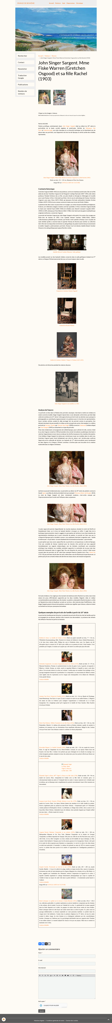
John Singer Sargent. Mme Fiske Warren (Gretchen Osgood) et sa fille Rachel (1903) (66, 177)
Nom (39, 953)
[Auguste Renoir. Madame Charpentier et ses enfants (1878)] (66, 824)
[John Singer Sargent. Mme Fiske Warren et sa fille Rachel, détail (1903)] (66, 467)
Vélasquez (89, 128)
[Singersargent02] (59, 97)
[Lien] (59, 975)
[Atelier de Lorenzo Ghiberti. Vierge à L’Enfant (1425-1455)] (66, 345)
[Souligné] (45, 975)
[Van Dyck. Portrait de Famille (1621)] (66, 688)
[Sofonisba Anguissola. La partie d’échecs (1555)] (66, 657)
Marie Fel (92, 552)
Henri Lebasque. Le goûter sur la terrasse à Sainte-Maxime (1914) (58, 901)
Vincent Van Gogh (63, 425)
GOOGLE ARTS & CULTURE (71, 182)
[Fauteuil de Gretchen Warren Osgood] (66, 276)
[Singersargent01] (44, 97)
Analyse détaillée (44, 679)
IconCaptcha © (64, 1007)
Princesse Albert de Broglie (82, 493)
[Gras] (39, 975)
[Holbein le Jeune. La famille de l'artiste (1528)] (66, 630)
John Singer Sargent (69, 126)
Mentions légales (39, 1020)
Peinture (58, 3)
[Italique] (42, 975)
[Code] (70, 975)
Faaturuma (83, 425)
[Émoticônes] (73, 975)
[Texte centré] (57, 975)
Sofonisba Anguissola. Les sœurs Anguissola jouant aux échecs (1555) (58, 664)
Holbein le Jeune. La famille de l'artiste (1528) (52, 638)
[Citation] (54, 975)
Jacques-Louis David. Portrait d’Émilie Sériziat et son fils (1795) (57, 801)
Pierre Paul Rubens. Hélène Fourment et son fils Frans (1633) (56, 723)
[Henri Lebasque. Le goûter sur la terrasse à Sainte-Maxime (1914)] (66, 894)
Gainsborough (48, 130)
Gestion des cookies (72, 1020)
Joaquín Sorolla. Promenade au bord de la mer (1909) (55, 867)
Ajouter (41, 1011)
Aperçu (79, 975)
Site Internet (42, 968)
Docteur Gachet (50, 425)
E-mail (40, 960)
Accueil (51, 3)
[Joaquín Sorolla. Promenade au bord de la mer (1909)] (66, 860)
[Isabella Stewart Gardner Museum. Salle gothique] (66, 242)
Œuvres (54, 56)
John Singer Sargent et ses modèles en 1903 (67, 403)
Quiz (63, 3)
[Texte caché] (62, 975)
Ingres (44, 493)
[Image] (65, 975)
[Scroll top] (108, 1019)
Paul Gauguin (44, 427)
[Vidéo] (68, 975)
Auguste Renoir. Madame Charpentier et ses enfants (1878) (57, 832)
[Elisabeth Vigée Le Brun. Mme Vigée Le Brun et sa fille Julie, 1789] (66, 768)
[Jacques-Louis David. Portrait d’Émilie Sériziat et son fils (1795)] (66, 793)
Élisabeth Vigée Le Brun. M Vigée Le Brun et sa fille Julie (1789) (58, 775)
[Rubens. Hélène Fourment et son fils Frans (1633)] (66, 715)
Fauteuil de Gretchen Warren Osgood (67, 291)
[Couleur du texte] (51, 975)
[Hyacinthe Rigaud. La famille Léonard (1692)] (66, 740)
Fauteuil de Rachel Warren (66, 325)
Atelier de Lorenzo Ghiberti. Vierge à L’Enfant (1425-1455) (66, 360)
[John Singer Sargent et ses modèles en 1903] (66, 387)
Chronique (79, 3)
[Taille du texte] (48, 975)
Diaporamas (71, 3)
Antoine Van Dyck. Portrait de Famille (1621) (52, 696)
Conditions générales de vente (55, 1020)
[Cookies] (4, 1019)
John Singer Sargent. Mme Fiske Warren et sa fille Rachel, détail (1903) (67, 486)
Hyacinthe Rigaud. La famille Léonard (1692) (52, 747)
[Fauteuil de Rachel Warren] (66, 311)
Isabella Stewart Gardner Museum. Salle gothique (66, 252)
